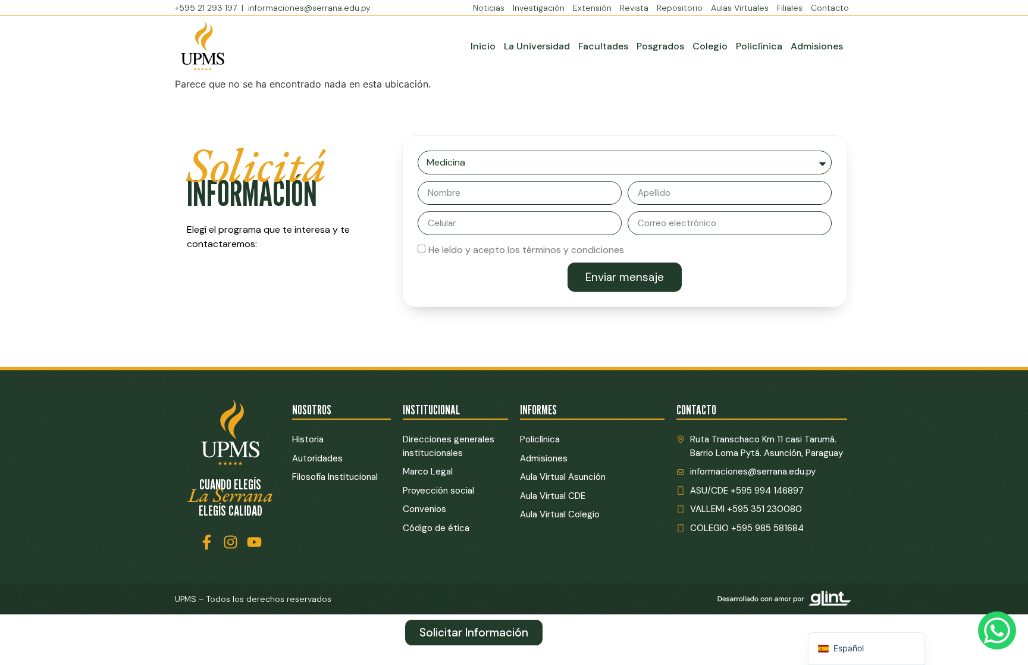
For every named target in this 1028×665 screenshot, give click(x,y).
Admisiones (817, 46)
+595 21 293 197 (207, 7)
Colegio (710, 46)
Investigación (539, 7)
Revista (634, 7)
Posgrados (660, 46)
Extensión (592, 7)
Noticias (488, 7)
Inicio (483, 46)
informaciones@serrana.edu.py (309, 7)
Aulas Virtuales (740, 7)
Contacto (830, 7)
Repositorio (680, 7)
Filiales (790, 7)
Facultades (603, 46)
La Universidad (537, 46)
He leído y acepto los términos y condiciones (526, 249)
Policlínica (759, 46)
